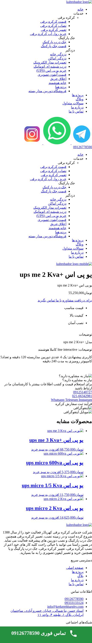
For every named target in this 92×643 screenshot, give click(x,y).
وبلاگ (79, 99)
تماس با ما (76, 111)
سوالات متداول (72, 103)
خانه (80, 9)
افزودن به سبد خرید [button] (45, 449)
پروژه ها (77, 95)
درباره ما (77, 107)
